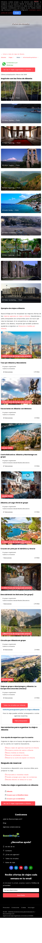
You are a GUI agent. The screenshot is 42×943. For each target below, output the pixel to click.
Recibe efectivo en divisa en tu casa (19, 780)
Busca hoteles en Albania (15, 753)
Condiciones (15, 907)
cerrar (36, 1)
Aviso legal (31, 907)
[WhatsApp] (31, 868)
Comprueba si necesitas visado (17, 775)
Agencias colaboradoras (11, 827)
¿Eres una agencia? (12, 854)
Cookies (23, 907)
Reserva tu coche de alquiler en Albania (20, 758)
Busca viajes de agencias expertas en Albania (22, 748)
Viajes (10, 57)
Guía (18, 57)
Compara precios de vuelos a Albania (19, 750)
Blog (4, 823)
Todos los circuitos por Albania (14, 705)
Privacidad (6, 907)
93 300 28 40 (10, 847)
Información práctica (30, 57)
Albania (3, 57)
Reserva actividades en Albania (17, 755)
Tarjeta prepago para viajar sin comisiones (21, 777)
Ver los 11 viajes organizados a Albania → (18, 70)
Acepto (17, 13)
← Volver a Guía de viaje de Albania (12, 54)
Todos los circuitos (12, 858)
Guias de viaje (10, 862)
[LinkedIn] (16, 868)
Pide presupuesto (21, 721)
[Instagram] (11, 868)
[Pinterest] (21, 868)
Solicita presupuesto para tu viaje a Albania (21, 709)
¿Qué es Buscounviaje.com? (12, 819)
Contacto (8, 851)
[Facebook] (26, 868)
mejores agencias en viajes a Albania (17, 316)
